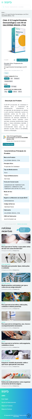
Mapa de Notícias (7, 409)
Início (3, 12)
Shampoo (16, 78)
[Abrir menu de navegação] (2, 2)
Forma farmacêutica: (11, 76)
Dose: (6, 84)
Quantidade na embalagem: (13, 89)
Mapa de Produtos (7, 406)
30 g (6, 91)
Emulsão (7, 78)
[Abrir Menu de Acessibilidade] (28, 415)
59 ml (10, 91)
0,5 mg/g (13, 86)
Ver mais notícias (22, 230)
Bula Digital (5, 399)
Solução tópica (8, 81)
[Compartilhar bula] (14, 60)
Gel (11, 78)
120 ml (15, 91)
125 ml (19, 91)
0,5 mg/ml (7, 86)
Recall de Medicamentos (9, 402)
